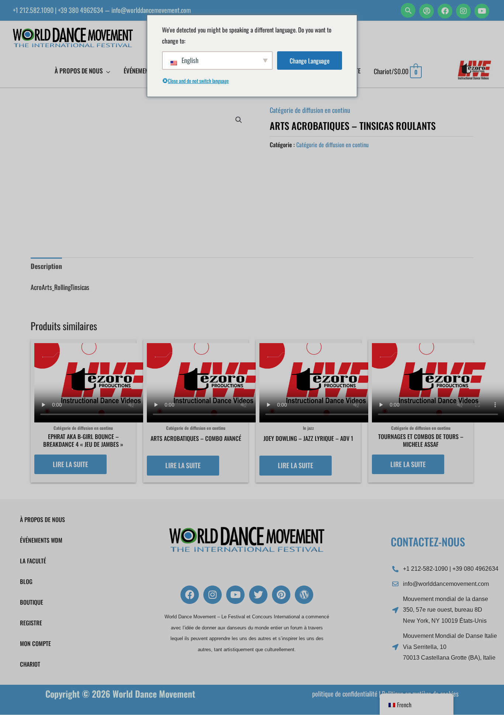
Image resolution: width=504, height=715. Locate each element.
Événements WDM (41, 540)
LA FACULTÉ (33, 560)
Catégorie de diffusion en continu (310, 110)
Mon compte (35, 643)
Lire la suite (70, 464)
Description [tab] (46, 266)
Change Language (309, 60)
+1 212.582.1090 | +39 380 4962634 (58, 10)
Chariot (30, 664)
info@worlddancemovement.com (151, 10)
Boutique (31, 602)
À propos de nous (42, 519)
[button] (408, 10)
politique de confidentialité (344, 693)
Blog (26, 581)
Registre (31, 622)
